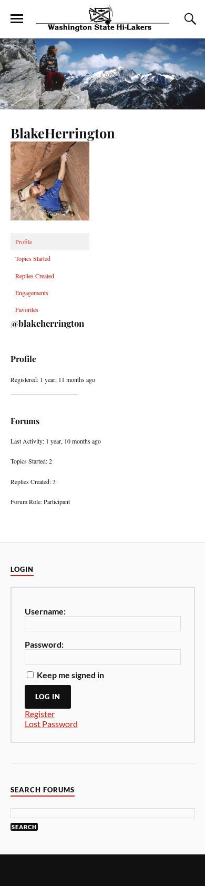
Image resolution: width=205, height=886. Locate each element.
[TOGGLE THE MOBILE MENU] (17, 19)
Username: (45, 611)
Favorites (26, 309)
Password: (44, 644)
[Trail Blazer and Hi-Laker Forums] (102, 18)
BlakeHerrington (63, 133)
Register (40, 714)
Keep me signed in (70, 675)
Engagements (31, 292)
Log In (47, 696)
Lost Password (51, 724)
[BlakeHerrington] (50, 228)
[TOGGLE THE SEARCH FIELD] (188, 19)
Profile (23, 241)
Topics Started (32, 258)
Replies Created (34, 275)
